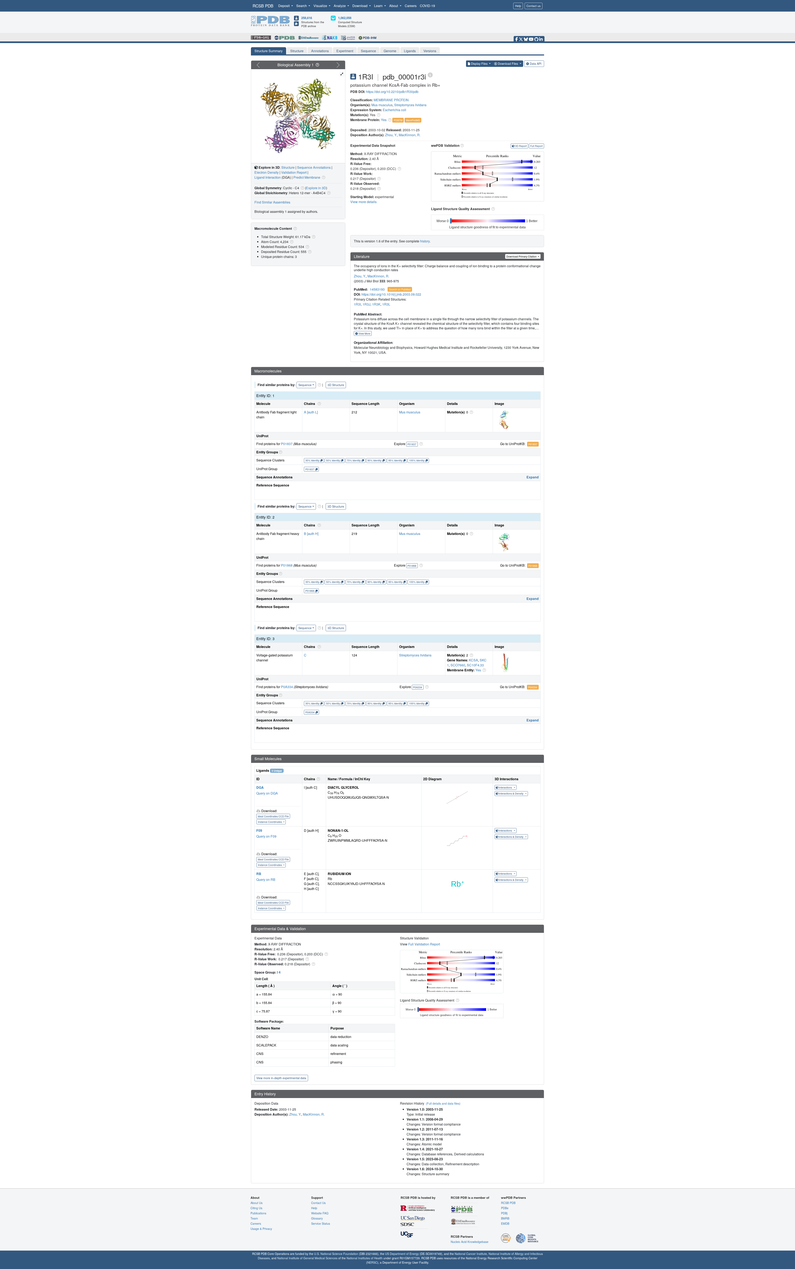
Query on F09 (266, 836)
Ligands (410, 50)
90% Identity (374, 460)
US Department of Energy (402, 1254)
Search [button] (302, 5)
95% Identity (395, 460)
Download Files (508, 63)
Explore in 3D (316, 187)
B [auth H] (311, 533)
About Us (257, 1203)
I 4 (279, 972)
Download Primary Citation (521, 256)
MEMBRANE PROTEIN (391, 100)
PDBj (504, 1213)
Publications (258, 1213)
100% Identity (416, 460)
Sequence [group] (305, 385)
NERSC (372, 1262)
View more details (363, 201)
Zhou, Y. (391, 134)
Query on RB (265, 879)
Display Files (479, 63)
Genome (390, 50)
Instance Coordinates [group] (270, 822)
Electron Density (266, 172)
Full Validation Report (424, 944)
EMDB (505, 1223)
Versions (429, 50)
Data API (535, 63)
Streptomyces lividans (410, 104)
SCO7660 (457, 665)
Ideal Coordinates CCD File (273, 816)
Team (254, 1218)
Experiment (344, 50)
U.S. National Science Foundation (336, 1254)
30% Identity (312, 460)
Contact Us (318, 1203)
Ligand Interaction (267, 177)
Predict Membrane (306, 177)
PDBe (504, 1208)
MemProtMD (413, 120)
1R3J (366, 304)
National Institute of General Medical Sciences (307, 1258)
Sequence (368, 50)
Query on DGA (267, 793)
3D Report (521, 146)
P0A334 (287, 686)
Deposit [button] (284, 5)
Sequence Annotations (314, 167)
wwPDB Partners (513, 1197)
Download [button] (360, 5)
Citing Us (256, 1208)
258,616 (306, 18)
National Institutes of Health (365, 1258)
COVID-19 (427, 5)
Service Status (320, 1223)
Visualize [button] (320, 5)
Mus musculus (382, 104)
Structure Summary (268, 50)
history (425, 241)
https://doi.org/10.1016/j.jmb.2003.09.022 (391, 294)
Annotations (320, 50)
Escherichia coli (394, 109)
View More (364, 333)
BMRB (505, 1218)
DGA (260, 787)
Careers (411, 5)
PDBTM (398, 120)
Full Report (536, 146)
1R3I (357, 304)
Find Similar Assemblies (272, 202)
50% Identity (333, 460)
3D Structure (336, 385)
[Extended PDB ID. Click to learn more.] (430, 74)
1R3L (386, 304)
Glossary (317, 1218)
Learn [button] (378, 5)
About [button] (394, 5)
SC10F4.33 (475, 665)
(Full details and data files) (443, 1103)
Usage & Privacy (261, 1229)
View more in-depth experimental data (281, 1078)
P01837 (287, 443)
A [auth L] (311, 412)
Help (518, 6)
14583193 (377, 289)
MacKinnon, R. (409, 134)
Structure (297, 50)
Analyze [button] (340, 5)
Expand (532, 477)
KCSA (473, 660)
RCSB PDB (263, 6)
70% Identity (354, 460)
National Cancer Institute (471, 1254)
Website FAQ (319, 1213)
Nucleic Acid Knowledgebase (469, 1242)
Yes (384, 119)
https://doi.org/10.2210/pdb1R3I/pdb (392, 91)
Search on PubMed (400, 289)
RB (258, 873)
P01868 (287, 565)
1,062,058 (344, 18)
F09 (259, 830)
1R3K (376, 304)
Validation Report (294, 172)
